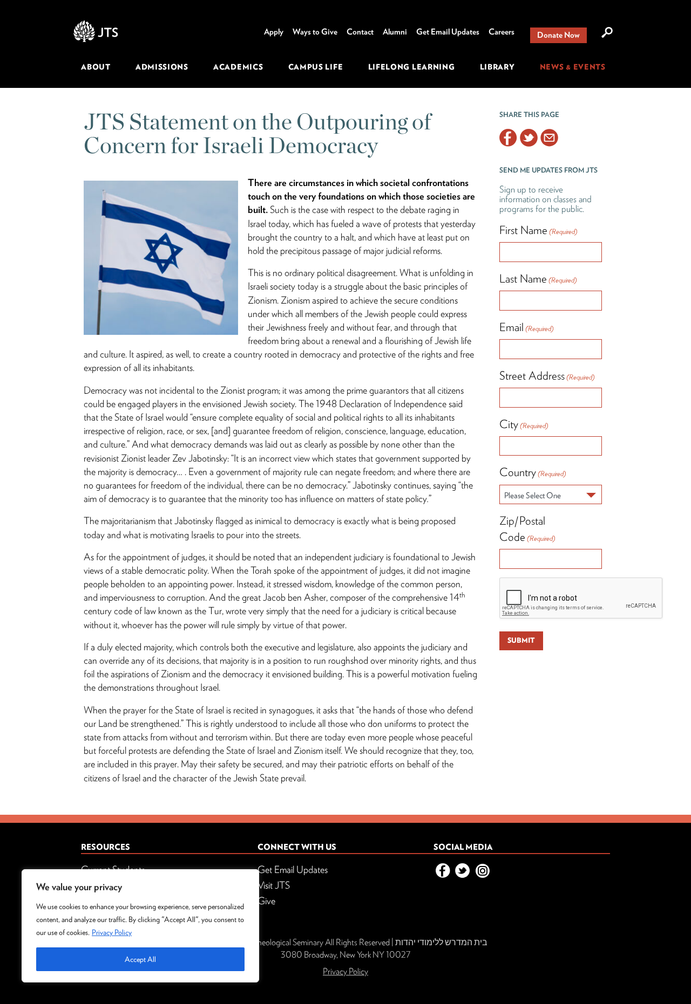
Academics (238, 67)
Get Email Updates (447, 32)
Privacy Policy (112, 932)
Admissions (162, 67)
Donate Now (558, 35)
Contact (360, 32)
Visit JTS (274, 885)
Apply (273, 32)
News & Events (573, 67)
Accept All (140, 959)
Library (497, 67)
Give (266, 900)
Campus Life (315, 67)
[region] (140, 925)
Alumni (395, 32)
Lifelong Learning (411, 67)
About (96, 67)
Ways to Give (315, 32)
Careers (501, 32)
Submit (521, 640)
